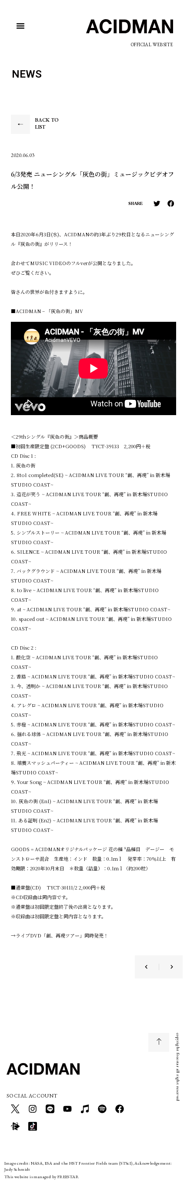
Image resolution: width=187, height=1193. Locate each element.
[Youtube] (67, 1109)
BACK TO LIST (47, 123)
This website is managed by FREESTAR (41, 1176)
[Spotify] (102, 1109)
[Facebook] (119, 1109)
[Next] (166, 967)
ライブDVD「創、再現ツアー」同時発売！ (62, 935)
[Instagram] (32, 1109)
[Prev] (152, 967)
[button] (20, 25)
